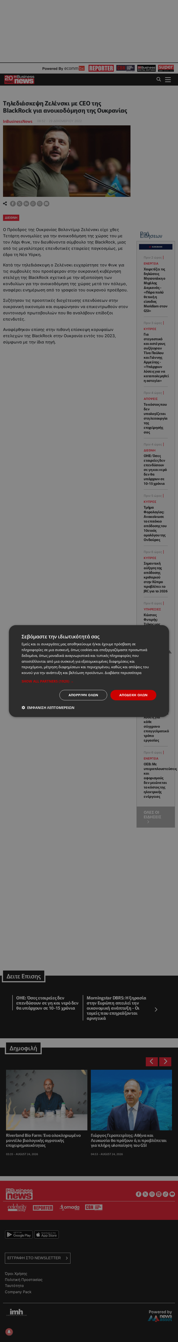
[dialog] (89, 671)
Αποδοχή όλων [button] (133, 695)
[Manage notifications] (9, 1332)
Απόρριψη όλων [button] (83, 695)
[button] (89, 681)
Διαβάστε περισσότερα (123, 672)
